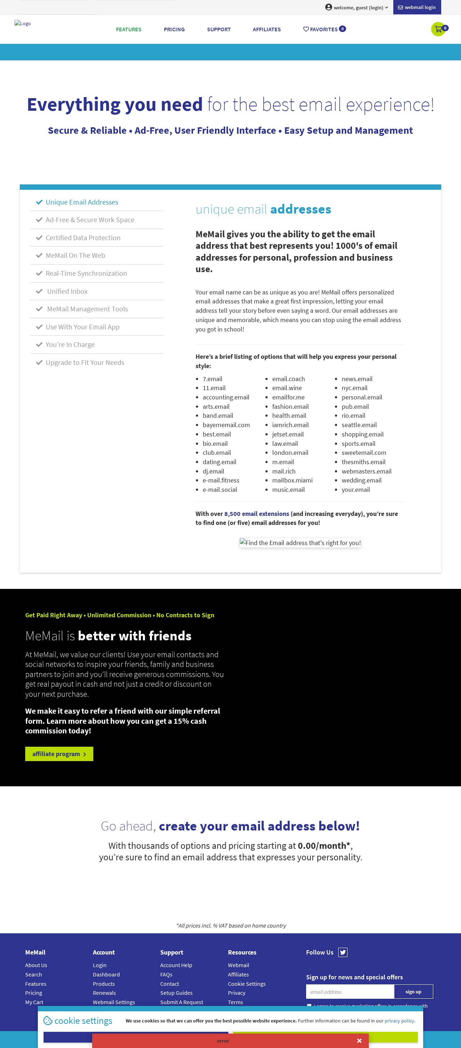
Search (33, 974)
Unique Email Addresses (81, 201)
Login (100, 965)
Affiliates (238, 974)
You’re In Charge (69, 344)
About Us (36, 965)
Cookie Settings (247, 983)
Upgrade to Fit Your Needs (84, 362)
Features (35, 983)
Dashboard (106, 974)
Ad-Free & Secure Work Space (89, 219)
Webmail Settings (114, 1002)
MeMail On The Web (74, 255)
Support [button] (219, 29)
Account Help (176, 965)
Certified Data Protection (82, 237)
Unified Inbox (66, 291)
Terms (235, 1002)
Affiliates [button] (267, 29)
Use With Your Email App (82, 326)
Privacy (236, 992)
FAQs (166, 974)
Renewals (104, 992)
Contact (169, 983)
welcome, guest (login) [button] (358, 7)
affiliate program (56, 754)
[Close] (359, 1041)
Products (104, 983)
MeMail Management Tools (86, 308)
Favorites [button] (326, 29)
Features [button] (129, 29)
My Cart (34, 1002)
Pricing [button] (174, 29)
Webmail (238, 965)
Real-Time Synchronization (85, 273)
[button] (439, 30)
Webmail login (420, 7)
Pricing (33, 992)
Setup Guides (176, 992)
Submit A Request (181, 1002)
